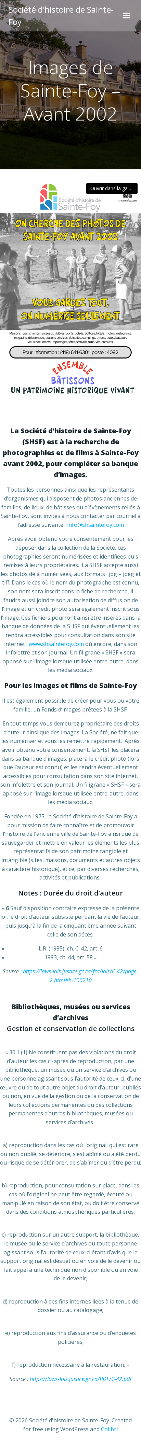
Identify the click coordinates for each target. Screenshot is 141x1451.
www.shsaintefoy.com (56, 644)
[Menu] (126, 16)
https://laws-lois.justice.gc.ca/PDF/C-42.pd (80, 1379)
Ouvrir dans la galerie (113, 188)
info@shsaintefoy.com (95, 525)
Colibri (109, 1429)
